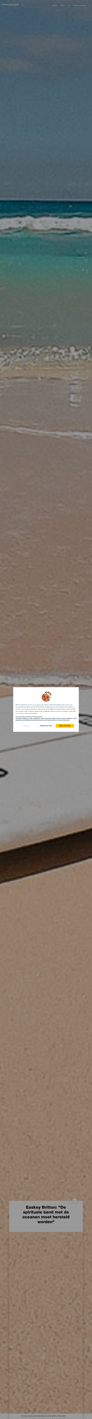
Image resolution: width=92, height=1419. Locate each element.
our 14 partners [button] (36, 705)
